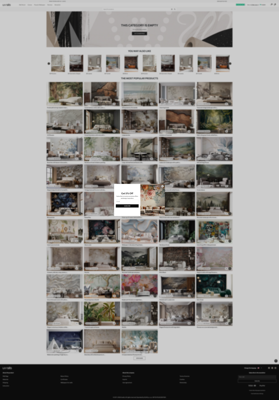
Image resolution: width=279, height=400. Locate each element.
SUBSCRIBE (127, 206)
